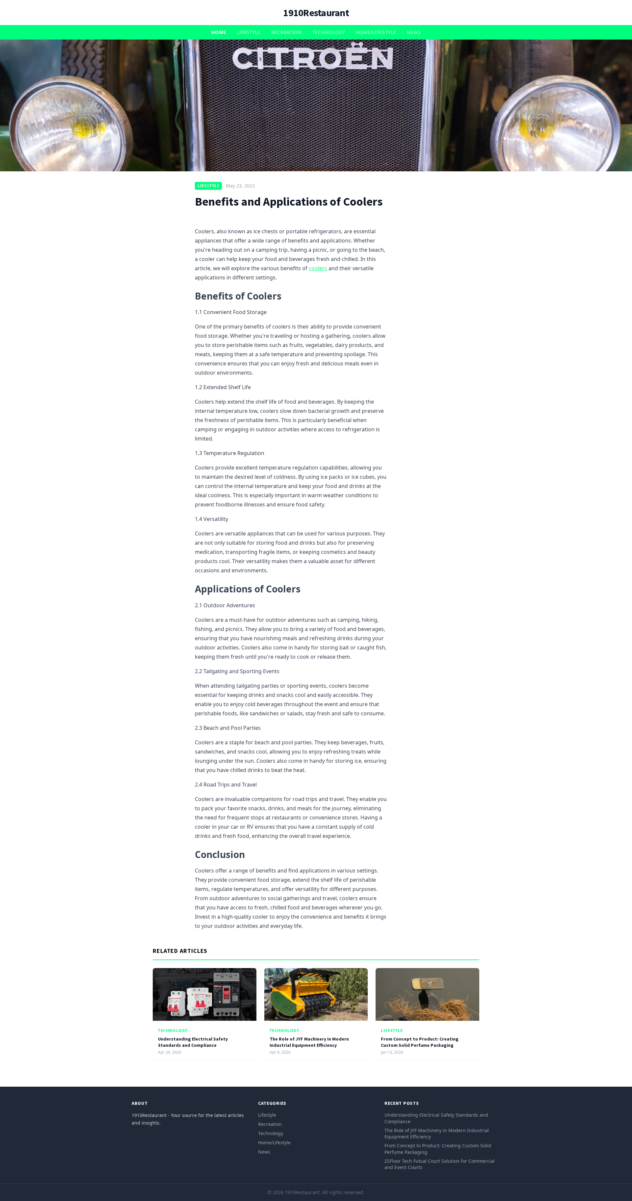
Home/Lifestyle (376, 32)
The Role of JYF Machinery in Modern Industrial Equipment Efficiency (309, 1042)
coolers (318, 268)
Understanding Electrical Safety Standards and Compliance (193, 1042)
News (414, 32)
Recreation (286, 32)
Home (218, 32)
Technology (328, 32)
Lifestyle (248, 32)
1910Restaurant (316, 12)
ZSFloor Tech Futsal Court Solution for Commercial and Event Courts (439, 1164)
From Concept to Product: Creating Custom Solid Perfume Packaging (420, 1042)
